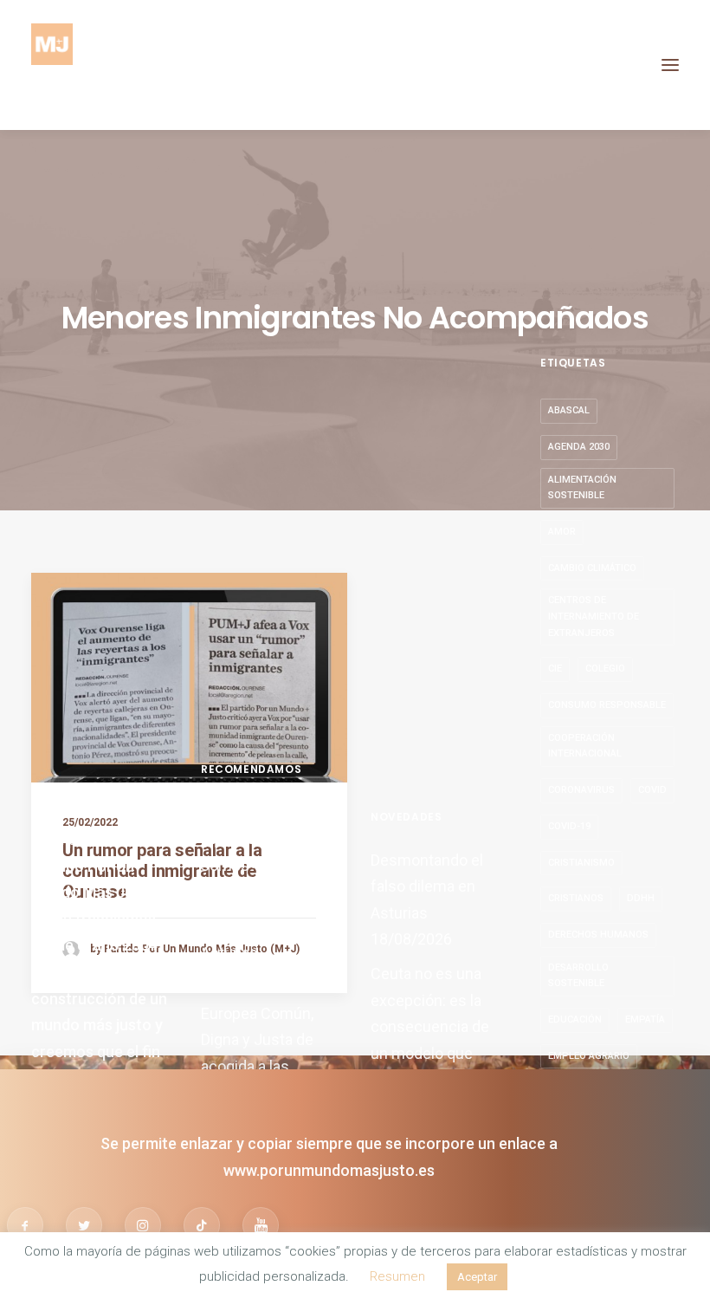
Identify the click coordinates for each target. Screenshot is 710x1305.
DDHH (641, 898)
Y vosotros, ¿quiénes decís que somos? (268, 838)
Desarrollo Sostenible (578, 976)
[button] (670, 65)
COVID (652, 789)
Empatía (645, 1019)
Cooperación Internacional (585, 746)
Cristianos (576, 898)
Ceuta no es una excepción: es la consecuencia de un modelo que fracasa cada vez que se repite (430, 1039)
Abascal (569, 410)
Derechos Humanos (598, 934)
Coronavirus (581, 789)
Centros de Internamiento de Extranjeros (593, 616)
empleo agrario (588, 1056)
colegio (605, 668)
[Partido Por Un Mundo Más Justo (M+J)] (52, 65)
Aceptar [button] (477, 1276)
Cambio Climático (592, 568)
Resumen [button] (397, 1276)
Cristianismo (581, 862)
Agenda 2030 (579, 446)
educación (575, 1019)
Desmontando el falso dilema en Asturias (257, 925)
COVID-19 (569, 826)
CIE (555, 668)
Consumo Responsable (607, 705)
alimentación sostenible (582, 488)
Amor (562, 531)
